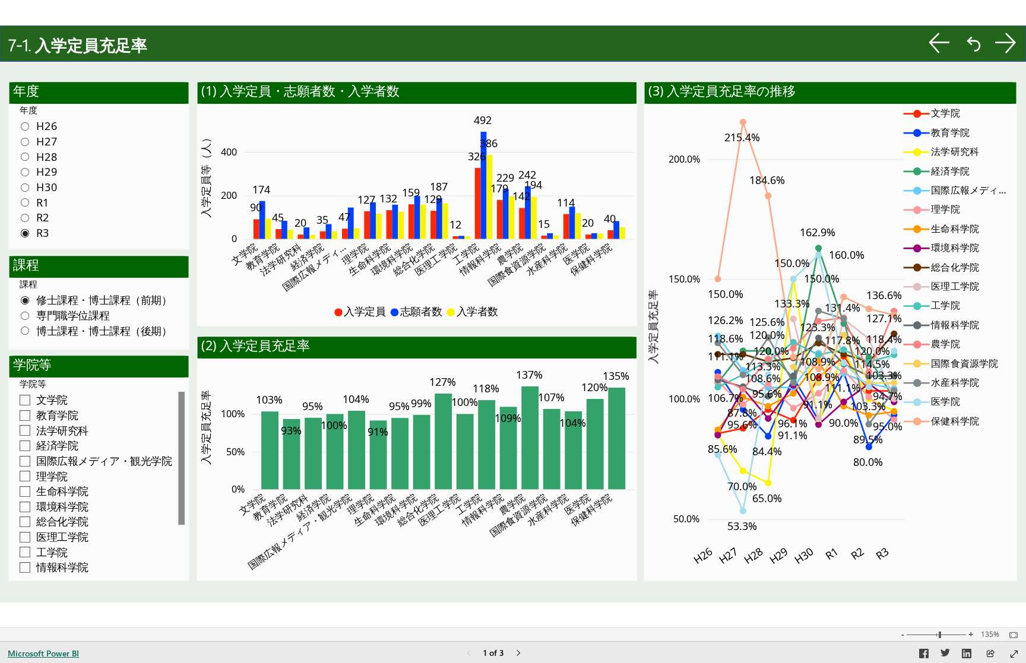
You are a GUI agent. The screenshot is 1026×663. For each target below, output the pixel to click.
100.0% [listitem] (684, 398)
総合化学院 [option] (413, 259)
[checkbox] (99, 399)
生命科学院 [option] (369, 259)
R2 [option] (857, 553)
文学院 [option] (244, 254)
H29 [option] (779, 555)
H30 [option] (803, 555)
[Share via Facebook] (924, 655)
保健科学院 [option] (590, 259)
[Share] (990, 654)
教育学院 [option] (262, 256)
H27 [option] (728, 555)
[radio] (99, 126)
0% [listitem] (238, 489)
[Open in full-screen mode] (1014, 654)
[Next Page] (518, 654)
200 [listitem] (229, 195)
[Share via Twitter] (945, 655)
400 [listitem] (229, 151)
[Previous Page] (469, 654)
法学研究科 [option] (281, 259)
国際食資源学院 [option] (516, 264)
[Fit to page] (1010, 635)
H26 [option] (703, 555)
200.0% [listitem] (684, 158)
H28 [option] (753, 555)
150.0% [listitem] (684, 278)
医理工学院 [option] (435, 259)
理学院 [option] (355, 254)
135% (990, 634)
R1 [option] (831, 553)
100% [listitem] (233, 413)
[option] (256, 229)
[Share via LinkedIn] (966, 655)
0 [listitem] (234, 238)
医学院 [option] (575, 254)
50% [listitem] (235, 451)
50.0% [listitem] (687, 518)
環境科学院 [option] (391, 259)
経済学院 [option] (306, 256)
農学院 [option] (510, 254)
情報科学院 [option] (480, 259)
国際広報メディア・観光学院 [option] (299, 531)
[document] (513, 48)
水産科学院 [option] (546, 259)
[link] (939, 43)
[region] (513, 314)
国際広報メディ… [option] (314, 267)
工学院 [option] (465, 254)
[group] (513, 48)
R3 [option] (882, 553)
